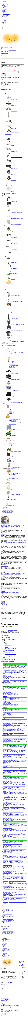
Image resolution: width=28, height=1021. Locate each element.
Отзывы (5, 6)
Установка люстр (4, 604)
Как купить (6, 2)
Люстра (6, 635)
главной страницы (12, 630)
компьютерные (12, 441)
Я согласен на (13, 65)
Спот (6, 643)
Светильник (8, 637)
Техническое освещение (10, 654)
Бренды (5, 9)
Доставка (5, 4)
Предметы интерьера (10, 659)
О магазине (6, 19)
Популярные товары (8, 508)
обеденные (11, 412)
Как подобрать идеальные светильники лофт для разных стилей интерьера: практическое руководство (14, 543)
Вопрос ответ (6, 14)
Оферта (5, 16)
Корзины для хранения (14, 478)
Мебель (6, 657)
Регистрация (6, 23)
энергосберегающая (13, 365)
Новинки (5, 507)
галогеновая (11, 366)
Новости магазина (6, 586)
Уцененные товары (7, 512)
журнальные (11, 445)
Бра (6, 641)
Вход (4, 22)
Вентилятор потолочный (10, 648)
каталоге (10, 631)
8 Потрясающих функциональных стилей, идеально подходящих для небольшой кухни (13, 574)
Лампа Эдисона (12, 362)
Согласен (3, 1013)
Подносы (11, 477)
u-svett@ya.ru (21, 964)
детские (10, 444)
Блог (4, 10)
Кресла (10, 436)
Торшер (6, 647)
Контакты (5, 15)
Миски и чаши (12, 474)
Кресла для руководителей (15, 422)
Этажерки (11, 475)
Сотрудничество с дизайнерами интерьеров (11, 609)
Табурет (10, 413)
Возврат (5, 5)
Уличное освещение (9, 650)
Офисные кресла (12, 424)
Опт (4, 17)
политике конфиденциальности (9, 1011)
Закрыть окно (4, 83)
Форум (4, 20)
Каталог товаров (4, 90)
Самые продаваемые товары (7, 661)
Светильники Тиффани (10, 639)
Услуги (5, 7)
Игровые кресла (12, 421)
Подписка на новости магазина (8, 580)
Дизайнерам (6, 12)
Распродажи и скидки (8, 510)
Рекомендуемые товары (8, 511)
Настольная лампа (9, 645)
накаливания (12, 367)
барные (10, 411)
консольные (11, 446)
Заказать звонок (12, 50)
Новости (5, 11)
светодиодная (12, 364)
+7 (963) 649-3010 (5, 999)
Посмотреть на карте (8, 982)
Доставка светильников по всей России (10, 592)
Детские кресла (12, 420)
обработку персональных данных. (16, 65)
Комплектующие (9, 656)
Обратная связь (4, 998)
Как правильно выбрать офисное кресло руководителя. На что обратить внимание (12, 526)
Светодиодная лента (9, 652)
